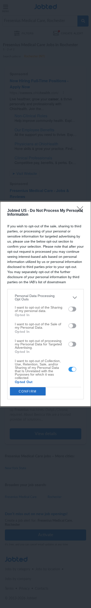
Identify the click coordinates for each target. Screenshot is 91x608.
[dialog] (45, 304)
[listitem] (45, 297)
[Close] (81, 210)
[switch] (72, 309)
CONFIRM (28, 391)
